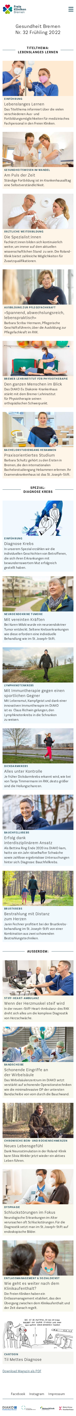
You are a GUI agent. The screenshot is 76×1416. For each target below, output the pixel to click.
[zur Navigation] (70, 9)
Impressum (56, 1394)
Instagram (36, 1394)
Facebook (18, 1394)
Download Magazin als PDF (22, 1371)
